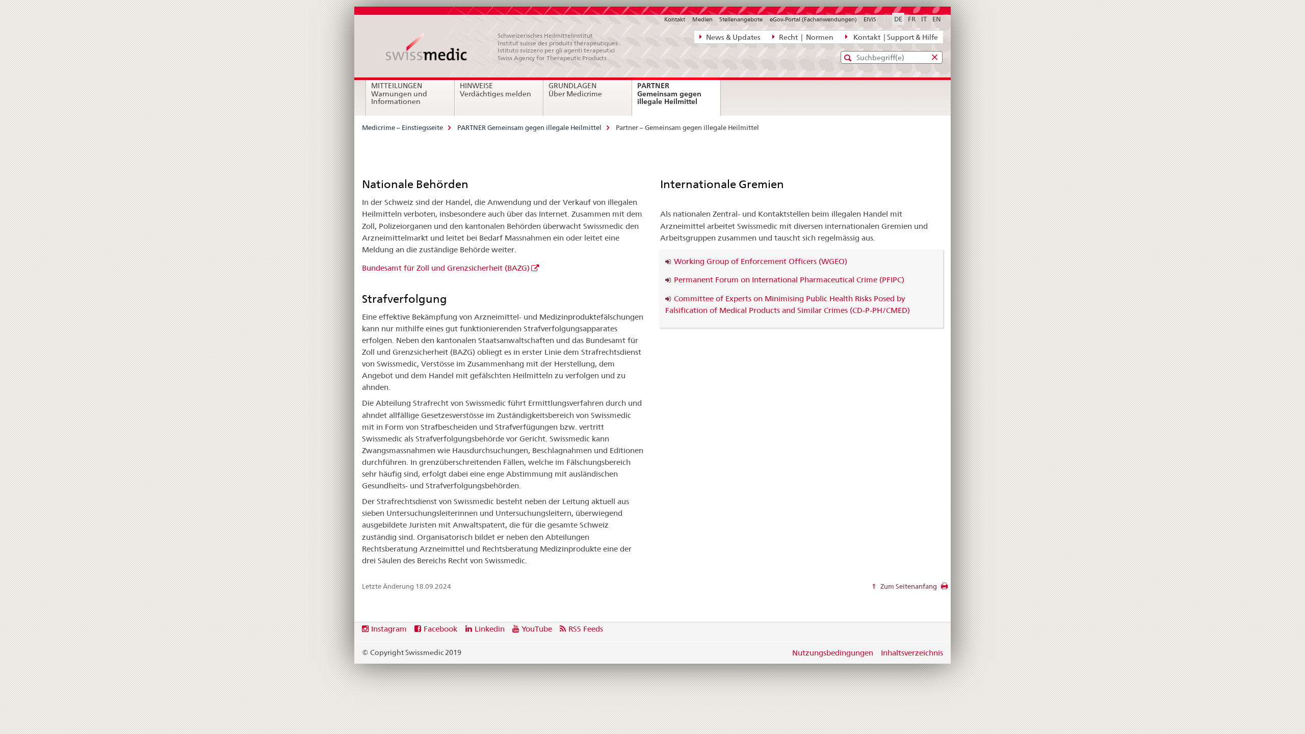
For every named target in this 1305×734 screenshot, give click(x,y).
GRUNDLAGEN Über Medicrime (575, 90)
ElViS (870, 19)
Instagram (389, 629)
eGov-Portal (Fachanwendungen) (813, 19)
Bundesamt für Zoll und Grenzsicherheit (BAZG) (446, 268)
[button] (849, 57)
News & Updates (732, 37)
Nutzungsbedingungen (832, 653)
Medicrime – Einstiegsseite (402, 127)
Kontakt (674, 19)
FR (912, 19)
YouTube (536, 629)
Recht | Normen (805, 37)
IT (924, 19)
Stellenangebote (741, 19)
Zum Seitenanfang (908, 586)
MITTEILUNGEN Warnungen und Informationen (399, 94)
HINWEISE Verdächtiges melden (495, 90)
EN (936, 19)
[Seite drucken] (944, 589)
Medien (702, 19)
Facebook (440, 629)
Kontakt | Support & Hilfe (894, 37)
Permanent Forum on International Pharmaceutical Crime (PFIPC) (789, 279)
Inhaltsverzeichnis (912, 653)
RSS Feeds (585, 629)
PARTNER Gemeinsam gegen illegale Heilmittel (678, 97)
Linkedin (490, 629)
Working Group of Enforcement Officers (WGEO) (760, 261)
